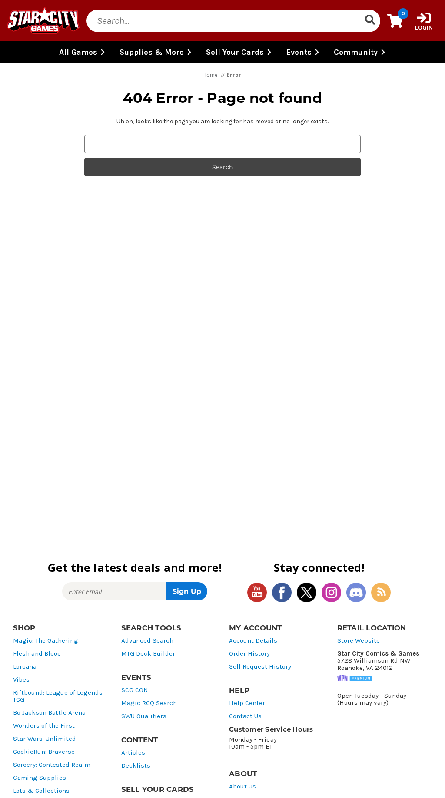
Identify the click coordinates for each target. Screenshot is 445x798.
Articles (133, 752)
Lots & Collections (41, 791)
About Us (242, 786)
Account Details (253, 640)
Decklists (135, 765)
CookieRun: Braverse (44, 751)
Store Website (358, 640)
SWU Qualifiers (143, 716)
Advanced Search (147, 640)
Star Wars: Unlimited (44, 738)
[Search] (369, 21)
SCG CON (134, 690)
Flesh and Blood (37, 653)
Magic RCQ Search (149, 703)
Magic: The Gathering (45, 640)
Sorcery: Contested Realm (51, 764)
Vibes (21, 679)
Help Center (247, 703)
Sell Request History (260, 666)
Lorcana (25, 666)
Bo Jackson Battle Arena (49, 712)
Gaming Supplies (39, 778)
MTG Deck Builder (148, 653)
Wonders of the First (44, 725)
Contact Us (245, 716)
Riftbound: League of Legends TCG (58, 696)
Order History (249, 653)
